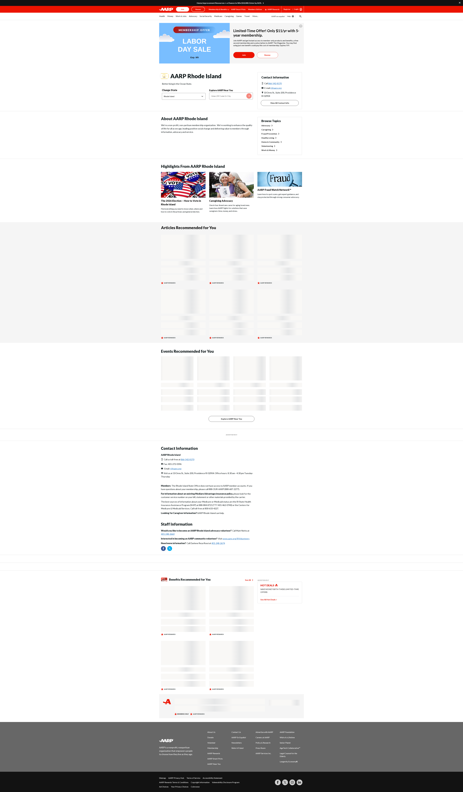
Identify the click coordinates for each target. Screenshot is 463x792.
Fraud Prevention (269, 134)
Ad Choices (164, 786)
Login (296, 9)
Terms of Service (193, 778)
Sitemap (162, 778)
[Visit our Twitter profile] (169, 548)
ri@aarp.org (276, 88)
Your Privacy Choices (179, 786)
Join (244, 55)
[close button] (301, 26)
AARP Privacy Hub (176, 778)
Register (287, 9)
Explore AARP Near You (221, 90)
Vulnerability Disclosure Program (225, 782)
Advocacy (265, 125)
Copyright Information (200, 782)
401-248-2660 (167, 534)
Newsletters (237, 743)
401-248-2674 (218, 543)
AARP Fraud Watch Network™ (274, 189)
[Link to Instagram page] (292, 782)
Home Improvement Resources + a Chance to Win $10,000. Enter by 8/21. (229, 3)
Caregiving (266, 129)
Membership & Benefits (218, 9)
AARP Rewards (273, 9)
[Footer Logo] (176, 740)
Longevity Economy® (289, 761)
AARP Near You (214, 764)
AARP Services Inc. (263, 753)
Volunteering (267, 146)
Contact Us (236, 732)
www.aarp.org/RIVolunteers (236, 538)
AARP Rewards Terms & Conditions (173, 782)
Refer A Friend (237, 748)
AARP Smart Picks (238, 9)
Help (289, 16)
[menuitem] (162, 17)
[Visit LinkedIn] (299, 782)
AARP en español (278, 16)
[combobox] (231, 96)
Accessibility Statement (212, 778)
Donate (210, 737)
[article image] (183, 197)
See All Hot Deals (268, 599)
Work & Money (268, 150)
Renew (267, 55)
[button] (300, 16)
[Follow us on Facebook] (163, 548)
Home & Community (270, 142)
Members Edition (255, 9)
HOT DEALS (267, 585)
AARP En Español (239, 737)
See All (248, 580)
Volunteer (211, 743)
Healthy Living (267, 138)
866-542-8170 (275, 83)
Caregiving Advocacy (221, 200)
